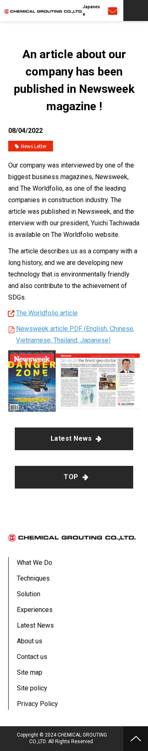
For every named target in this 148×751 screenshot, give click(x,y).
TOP (71, 477)
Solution (28, 594)
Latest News (71, 438)
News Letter (33, 145)
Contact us (113, 10)
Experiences (35, 610)
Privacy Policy (37, 704)
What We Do (34, 563)
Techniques (33, 578)
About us (29, 641)
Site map (29, 672)
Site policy (32, 688)
